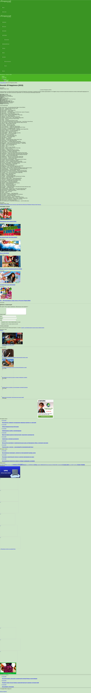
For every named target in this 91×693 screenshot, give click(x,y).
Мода (3, 52)
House (5, 65)
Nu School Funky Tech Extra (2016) (8, 237)
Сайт (1, 320)
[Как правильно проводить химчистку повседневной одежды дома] (8, 356)
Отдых (3, 48)
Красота (4, 26)
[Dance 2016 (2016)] (10, 251)
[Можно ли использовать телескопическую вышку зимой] (8, 396)
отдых (35, 464)
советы (75, 464)
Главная (1, 82)
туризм (78, 464)
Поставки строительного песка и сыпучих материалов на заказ (14, 367)
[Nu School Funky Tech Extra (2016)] (10, 235)
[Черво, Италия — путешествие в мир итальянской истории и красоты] (10, 548)
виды (0, 464)
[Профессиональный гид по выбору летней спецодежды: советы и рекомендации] (9, 489)
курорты (15, 464)
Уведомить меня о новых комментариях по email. (11, 322)
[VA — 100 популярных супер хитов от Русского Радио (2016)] (6, 298)
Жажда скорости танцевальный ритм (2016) (11, 268)
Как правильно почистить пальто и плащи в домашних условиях (14, 377)
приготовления (49, 464)
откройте (38, 464)
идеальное (8, 464)
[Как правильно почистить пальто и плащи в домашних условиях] (8, 376)
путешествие (54, 464)
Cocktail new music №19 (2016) (8, 344)
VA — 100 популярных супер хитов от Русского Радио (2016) (15, 300)
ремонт (70, 464)
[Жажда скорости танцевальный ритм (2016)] (10, 266)
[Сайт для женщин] (5, 2)
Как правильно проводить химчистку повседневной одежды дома (15, 357)
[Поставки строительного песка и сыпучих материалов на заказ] (8, 366)
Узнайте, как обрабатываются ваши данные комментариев (32, 327)
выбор (3, 464)
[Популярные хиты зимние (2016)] (6, 219)
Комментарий (3, 314)
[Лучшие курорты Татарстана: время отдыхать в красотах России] (8, 536)
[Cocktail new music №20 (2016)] (10, 282)
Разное (4, 57)
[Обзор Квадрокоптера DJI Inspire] (8, 662)
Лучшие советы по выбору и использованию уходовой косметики (15, 387)
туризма (82, 464)
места (24, 464)
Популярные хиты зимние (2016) (8, 221)
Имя (1, 316)
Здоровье (4, 35)
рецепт (72, 464)
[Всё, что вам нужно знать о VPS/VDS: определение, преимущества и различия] (10, 477)
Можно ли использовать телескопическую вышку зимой (13, 397)
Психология (6, 39)
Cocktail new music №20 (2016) (7, 284)
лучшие (20, 464)
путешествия (65, 464)
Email (1, 318)
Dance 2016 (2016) (4, 253)
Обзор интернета (7, 61)
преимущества (43, 464)
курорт (11, 464)
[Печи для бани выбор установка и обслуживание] (7, 524)
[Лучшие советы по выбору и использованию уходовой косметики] (8, 386)
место (27, 464)
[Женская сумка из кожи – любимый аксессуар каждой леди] (8, 673)
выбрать (5, 464)
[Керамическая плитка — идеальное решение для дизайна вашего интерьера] (8, 638)
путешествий (60, 464)
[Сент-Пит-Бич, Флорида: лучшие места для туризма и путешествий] (10, 650)
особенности (31, 464)
